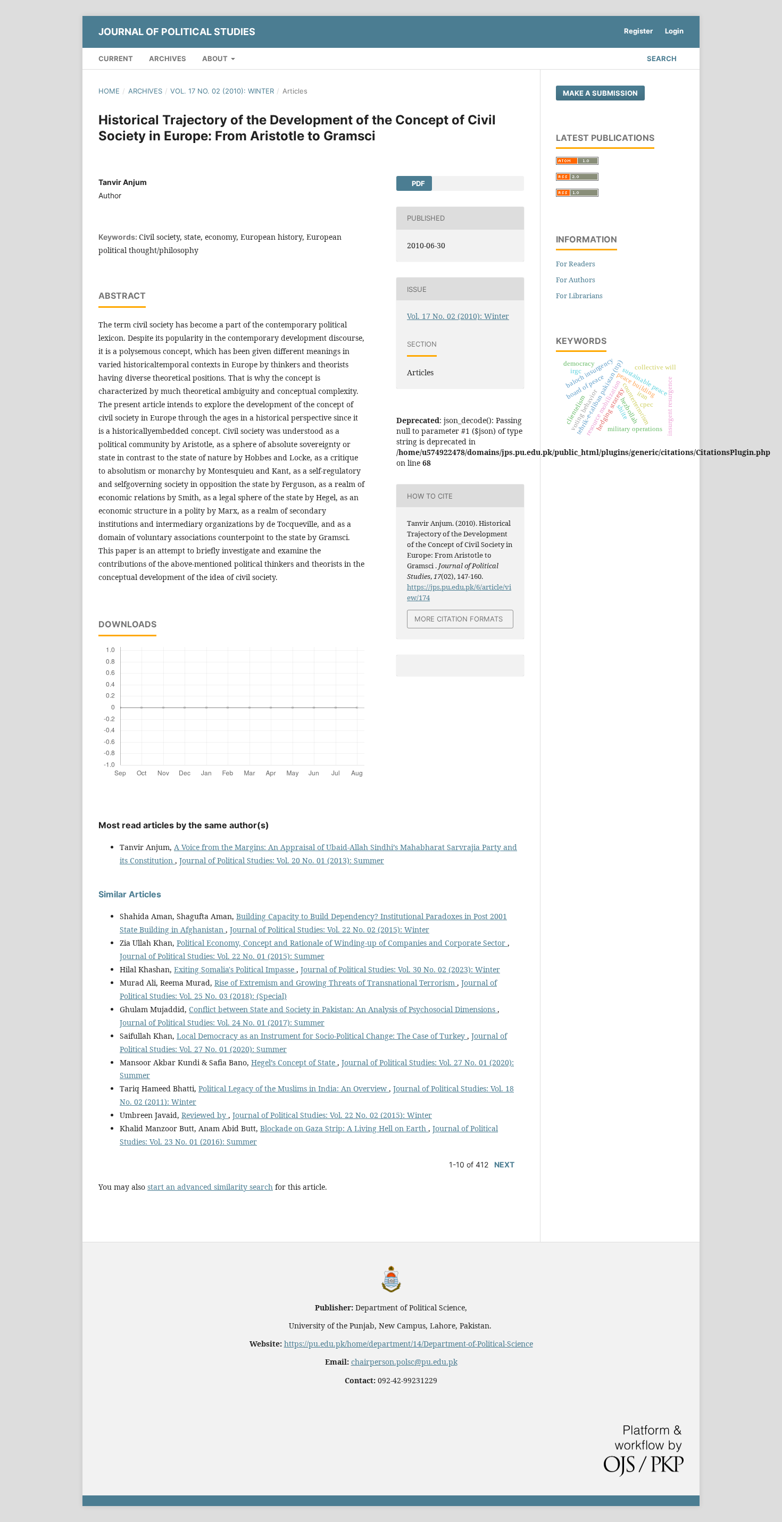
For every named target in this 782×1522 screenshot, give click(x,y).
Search (661, 58)
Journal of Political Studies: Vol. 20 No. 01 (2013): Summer (281, 860)
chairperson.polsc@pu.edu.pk (404, 1362)
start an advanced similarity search (210, 1187)
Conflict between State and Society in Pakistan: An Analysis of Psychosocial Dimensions (343, 1009)
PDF (417, 183)
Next (504, 1164)
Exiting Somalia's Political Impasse (235, 969)
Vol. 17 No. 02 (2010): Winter (222, 91)
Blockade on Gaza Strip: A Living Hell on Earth (344, 1128)
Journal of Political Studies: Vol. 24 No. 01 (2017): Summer (222, 1023)
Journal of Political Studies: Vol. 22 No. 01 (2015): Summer (222, 956)
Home (109, 91)
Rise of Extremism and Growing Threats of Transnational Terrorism (335, 983)
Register (638, 31)
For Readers (575, 263)
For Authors (575, 279)
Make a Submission (600, 93)
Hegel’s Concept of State (294, 1062)
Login (674, 31)
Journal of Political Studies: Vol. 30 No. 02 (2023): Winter (400, 969)
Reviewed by (204, 1115)
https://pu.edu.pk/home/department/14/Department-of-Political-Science (408, 1344)
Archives (167, 58)
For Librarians (579, 295)
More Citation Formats (458, 619)
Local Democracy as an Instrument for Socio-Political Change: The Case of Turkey (322, 1036)
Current (115, 58)
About (215, 58)
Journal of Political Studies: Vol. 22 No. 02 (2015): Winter (329, 929)
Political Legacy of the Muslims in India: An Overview (293, 1088)
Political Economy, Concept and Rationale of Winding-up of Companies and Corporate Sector (342, 943)
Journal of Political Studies (176, 31)
